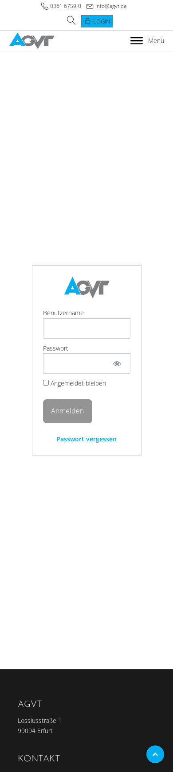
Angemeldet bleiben (77, 383)
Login (101, 21)
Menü (156, 40)
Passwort (55, 348)
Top (155, 754)
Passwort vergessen (86, 439)
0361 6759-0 (65, 6)
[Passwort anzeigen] (117, 363)
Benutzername (63, 313)
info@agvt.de (111, 6)
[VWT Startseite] (32, 40)
